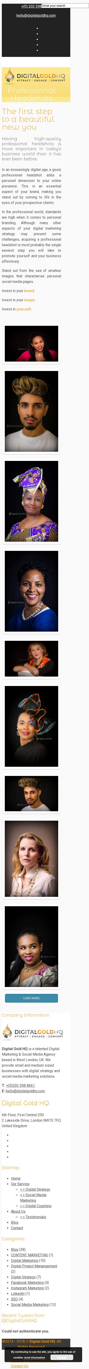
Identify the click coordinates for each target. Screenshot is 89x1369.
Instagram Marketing (27, 1288)
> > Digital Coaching (35, 1206)
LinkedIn (18, 1293)
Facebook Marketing (27, 1282)
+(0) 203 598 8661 (36, 6)
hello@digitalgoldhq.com (36, 15)
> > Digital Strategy (35, 1189)
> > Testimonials (33, 1217)
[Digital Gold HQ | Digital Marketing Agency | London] (35, 83)
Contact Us (19, 1366)
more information (34, 1357)
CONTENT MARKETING (29, 1255)
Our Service (20, 1184)
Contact (17, 1228)
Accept (61, 1357)
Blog (14, 1222)
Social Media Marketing (30, 1304)
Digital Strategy (23, 1277)
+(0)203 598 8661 (20, 1085)
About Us (18, 1211)
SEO (14, 1299)
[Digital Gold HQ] (32, 1039)
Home (16, 1178)
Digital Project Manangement (34, 1266)
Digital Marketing (24, 1260)
